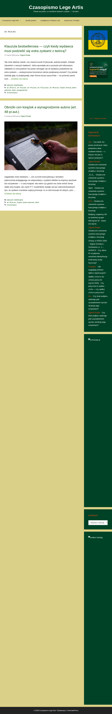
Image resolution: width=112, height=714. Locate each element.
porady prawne (31, 20)
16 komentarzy (12, 93)
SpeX (90, 325)
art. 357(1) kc (11, 87)
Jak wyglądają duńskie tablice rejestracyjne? (97, 406)
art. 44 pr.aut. (32, 87)
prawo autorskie (28, 202)
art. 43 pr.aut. (21, 87)
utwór (14, 90)
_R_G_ (91, 311)
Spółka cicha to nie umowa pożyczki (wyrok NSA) (96, 416)
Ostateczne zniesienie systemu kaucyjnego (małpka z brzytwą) (97, 304)
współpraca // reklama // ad (50, 20)
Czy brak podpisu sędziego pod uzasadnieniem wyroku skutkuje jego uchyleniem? (97, 439)
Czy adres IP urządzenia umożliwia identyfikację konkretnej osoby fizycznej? (97, 393)
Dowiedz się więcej (19, 79)
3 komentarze (12, 205)
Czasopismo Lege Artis (56, 7)
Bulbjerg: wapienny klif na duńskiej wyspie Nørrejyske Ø (97, 354)
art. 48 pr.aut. (54, 87)
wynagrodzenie (22, 90)
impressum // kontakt (71, 20)
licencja (68, 87)
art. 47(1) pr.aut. (43, 87)
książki (62, 87)
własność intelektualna (15, 85)
